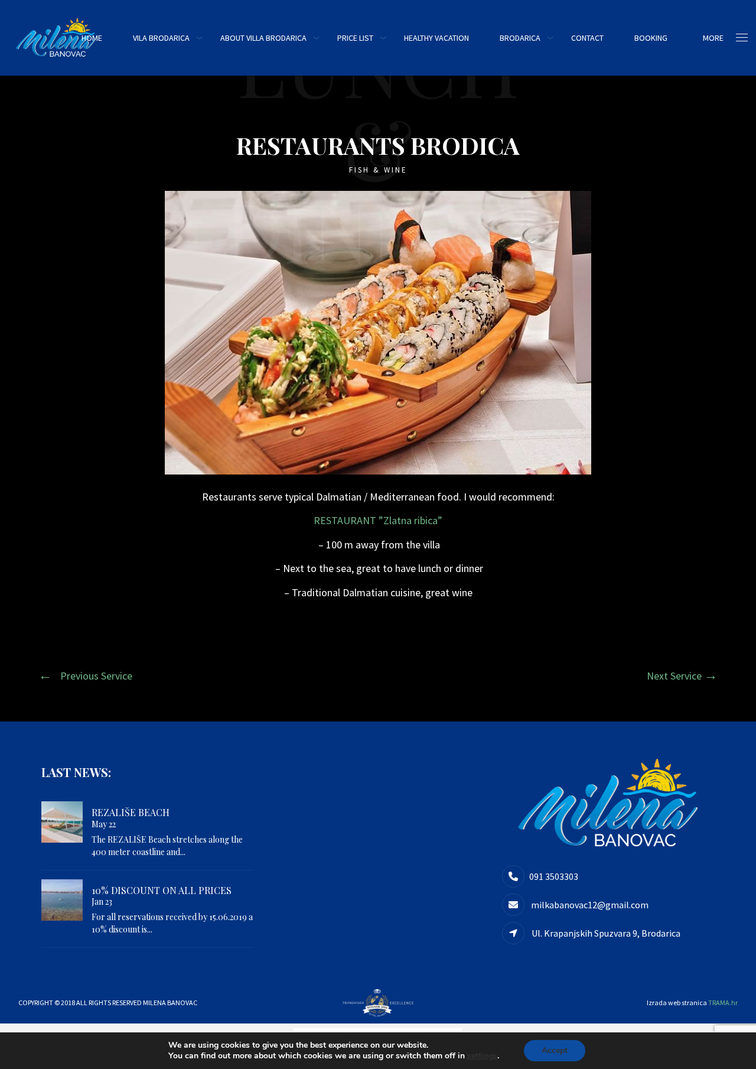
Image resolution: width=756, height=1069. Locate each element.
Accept (555, 1050)
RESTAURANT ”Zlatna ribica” (378, 520)
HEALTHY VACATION (436, 38)
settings (482, 1056)
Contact (587, 38)
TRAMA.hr (723, 1002)
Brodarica (520, 38)
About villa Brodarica (263, 38)
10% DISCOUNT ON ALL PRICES (162, 890)
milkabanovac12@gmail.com (589, 905)
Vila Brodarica (161, 38)
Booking (650, 38)
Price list (355, 38)
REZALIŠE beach (131, 812)
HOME (92, 38)
